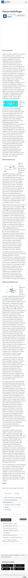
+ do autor (16, 493)
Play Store (20, 568)
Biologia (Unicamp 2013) (9, 526)
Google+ (19, 565)
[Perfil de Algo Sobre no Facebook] (7, 17)
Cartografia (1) (6, 533)
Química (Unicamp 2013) (9, 528)
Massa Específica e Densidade (13, 497)
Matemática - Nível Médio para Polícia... (13, 537)
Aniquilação (8, 509)
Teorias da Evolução (8, 523)
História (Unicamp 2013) (9, 535)
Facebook (7, 565)
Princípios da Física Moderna (13, 504)
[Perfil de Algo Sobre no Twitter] (9, 17)
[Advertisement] (14, 34)
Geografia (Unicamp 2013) (9, 530)
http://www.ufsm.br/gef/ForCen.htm (13, 488)
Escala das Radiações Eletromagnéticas (9, 501)
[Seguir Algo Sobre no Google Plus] (11, 17)
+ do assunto (7, 493)
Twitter (6, 568)
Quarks (7, 507)
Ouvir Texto (22, 15)
